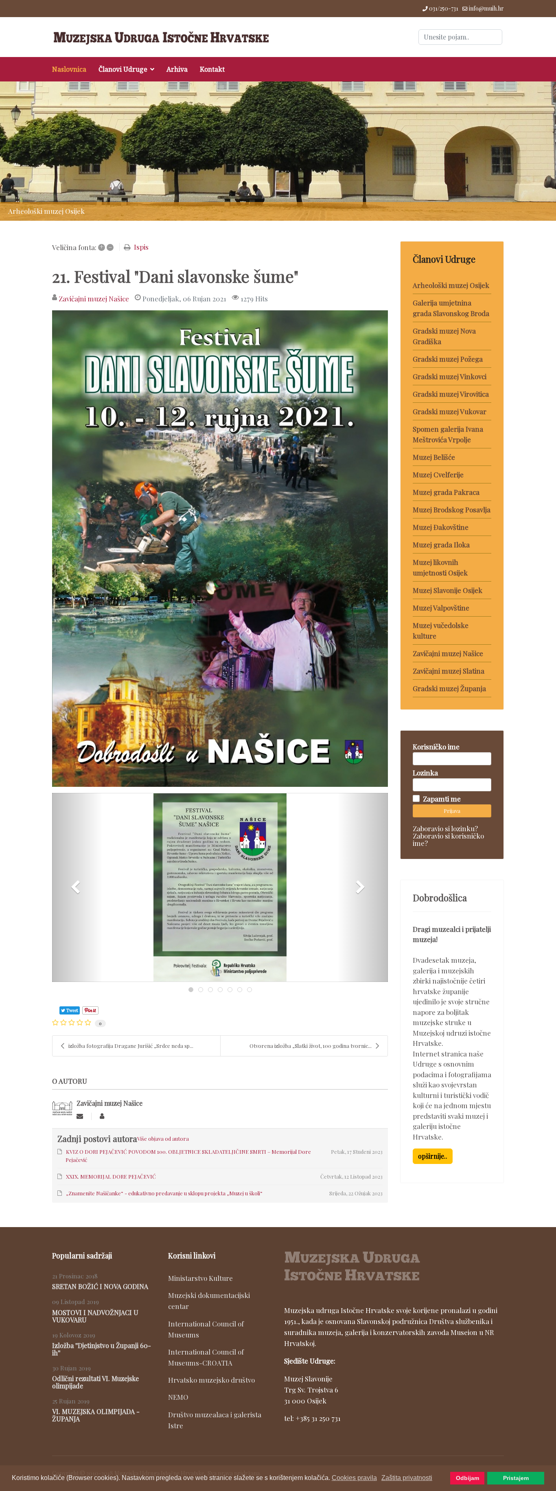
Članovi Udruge (123, 69)
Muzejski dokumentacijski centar (209, 1301)
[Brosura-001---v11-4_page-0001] (220, 548)
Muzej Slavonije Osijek (447, 590)
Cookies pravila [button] (354, 1477)
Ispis (141, 246)
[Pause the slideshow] (531, 151)
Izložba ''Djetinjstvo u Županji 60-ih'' (101, 1349)
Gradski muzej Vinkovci (449, 376)
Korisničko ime (436, 746)
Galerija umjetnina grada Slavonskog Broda (451, 308)
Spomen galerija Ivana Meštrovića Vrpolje (448, 434)
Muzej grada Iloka (441, 544)
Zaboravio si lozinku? (445, 828)
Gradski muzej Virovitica (451, 393)
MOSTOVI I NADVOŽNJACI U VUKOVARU (95, 1316)
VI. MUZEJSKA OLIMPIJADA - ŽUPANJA (96, 1415)
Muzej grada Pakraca (446, 491)
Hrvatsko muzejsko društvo (211, 1379)
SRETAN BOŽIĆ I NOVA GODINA (100, 1286)
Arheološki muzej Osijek (451, 285)
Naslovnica (69, 69)
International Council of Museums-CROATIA (206, 1357)
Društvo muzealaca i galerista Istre (214, 1420)
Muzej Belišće (434, 456)
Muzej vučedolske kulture (440, 630)
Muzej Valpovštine (441, 607)
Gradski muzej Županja (449, 688)
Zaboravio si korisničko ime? (448, 839)
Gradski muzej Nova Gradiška (444, 336)
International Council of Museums (206, 1329)
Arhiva (177, 69)
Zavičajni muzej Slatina (448, 670)
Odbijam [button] (467, 1478)
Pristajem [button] (516, 1478)
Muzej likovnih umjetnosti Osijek (440, 567)
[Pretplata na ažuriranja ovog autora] (80, 1116)
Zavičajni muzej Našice (94, 298)
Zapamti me (442, 798)
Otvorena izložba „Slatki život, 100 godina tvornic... (311, 1045)
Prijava (452, 810)
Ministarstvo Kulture (200, 1278)
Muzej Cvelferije (438, 474)
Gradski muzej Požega (448, 358)
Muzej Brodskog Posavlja (451, 509)
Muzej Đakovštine (440, 527)
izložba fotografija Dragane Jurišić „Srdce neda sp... (130, 1045)
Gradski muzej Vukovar (449, 411)
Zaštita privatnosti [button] (406, 1477)
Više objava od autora (163, 1138)
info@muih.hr (486, 8)
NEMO (178, 1396)
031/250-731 (443, 8)
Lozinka (425, 772)
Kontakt (212, 69)
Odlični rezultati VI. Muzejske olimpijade (95, 1382)
